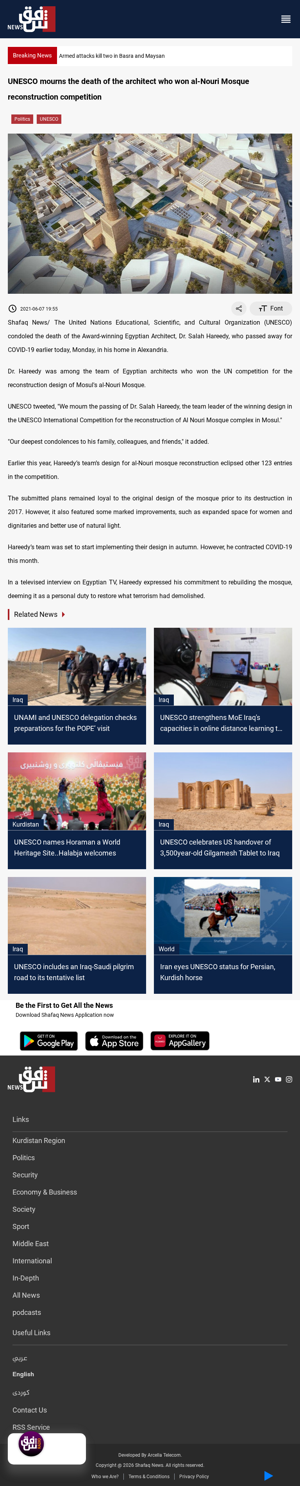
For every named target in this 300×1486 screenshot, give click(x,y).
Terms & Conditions (149, 1476)
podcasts (26, 1312)
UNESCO (49, 119)
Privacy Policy (194, 1476)
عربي (19, 1359)
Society (24, 1209)
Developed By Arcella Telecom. (150, 1455)
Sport (20, 1226)
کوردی (21, 1393)
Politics (22, 119)
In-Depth (25, 1278)
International (32, 1261)
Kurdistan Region (38, 1140)
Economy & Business (44, 1192)
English (23, 1376)
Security (25, 1175)
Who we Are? (105, 1476)
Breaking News (32, 55)
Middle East (30, 1244)
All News (26, 1295)
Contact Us (29, 1410)
